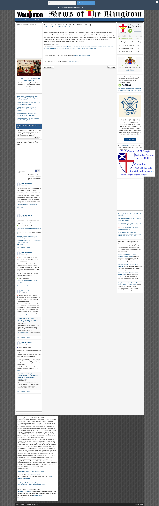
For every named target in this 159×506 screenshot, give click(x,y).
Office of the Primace (51, 27)
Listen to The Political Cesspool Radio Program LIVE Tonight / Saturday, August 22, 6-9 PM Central (28, 97)
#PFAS (31, 240)
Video (21, 207)
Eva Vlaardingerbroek (23, 471)
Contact (27, 20)
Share (28, 210)
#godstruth (19, 204)
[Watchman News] (22, 172)
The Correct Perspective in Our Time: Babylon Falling (67, 24)
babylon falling (80, 46)
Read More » (29, 89)
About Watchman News (41, 20)
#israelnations (33, 204)
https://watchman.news (75, 61)
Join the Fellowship (130, 70)
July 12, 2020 (62, 27)
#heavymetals (37, 240)
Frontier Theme (139, 504)
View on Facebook (21, 210)
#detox (18, 242)
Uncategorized (72, 27)
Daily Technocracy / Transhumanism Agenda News (31, 484)
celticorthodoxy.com (126, 145)
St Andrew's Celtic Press (24, 491)
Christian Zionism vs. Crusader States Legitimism (29, 79)
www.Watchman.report (30, 26)
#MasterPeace (25, 242)
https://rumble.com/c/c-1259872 (82, 55)
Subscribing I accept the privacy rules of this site (72, 7)
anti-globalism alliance (61, 46)
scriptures (61, 48)
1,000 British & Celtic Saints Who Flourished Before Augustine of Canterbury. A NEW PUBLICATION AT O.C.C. (129, 234)
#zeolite (19, 240)
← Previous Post (48, 67)
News (19, 20)
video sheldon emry (91, 48)
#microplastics (25, 240)
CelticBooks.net (37, 495)
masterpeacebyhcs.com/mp (24, 280)
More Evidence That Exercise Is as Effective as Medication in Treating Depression (26, 108)
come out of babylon (96, 46)
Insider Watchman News (37, 471)
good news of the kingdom (51, 48)
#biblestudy (26, 204)
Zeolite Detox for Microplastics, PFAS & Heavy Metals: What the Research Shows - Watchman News (28, 320)
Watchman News (26, 183)
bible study (87, 46)
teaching (67, 48)
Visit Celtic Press (130, 139)
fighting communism (108, 46)
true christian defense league (77, 48)
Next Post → (111, 67)
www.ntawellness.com (24, 332)
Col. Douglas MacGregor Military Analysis (28, 483)
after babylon (50, 46)
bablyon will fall (71, 46)
